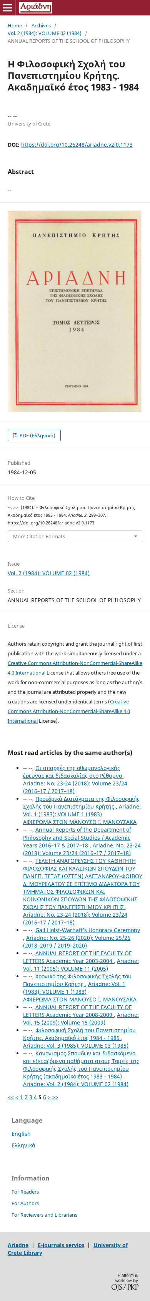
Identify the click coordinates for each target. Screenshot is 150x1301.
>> (55, 1097)
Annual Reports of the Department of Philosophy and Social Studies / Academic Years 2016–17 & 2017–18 (77, 837)
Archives (41, 25)
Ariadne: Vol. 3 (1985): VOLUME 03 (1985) (75, 1045)
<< (11, 1097)
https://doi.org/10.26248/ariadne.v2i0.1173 (77, 144)
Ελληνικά (23, 1145)
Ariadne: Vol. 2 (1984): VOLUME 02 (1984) (75, 1084)
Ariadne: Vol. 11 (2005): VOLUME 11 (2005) (81, 964)
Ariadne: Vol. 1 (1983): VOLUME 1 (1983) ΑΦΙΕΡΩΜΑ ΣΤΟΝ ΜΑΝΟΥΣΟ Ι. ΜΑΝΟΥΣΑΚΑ (82, 814)
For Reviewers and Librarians (44, 1214)
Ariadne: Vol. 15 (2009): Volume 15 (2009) (81, 1018)
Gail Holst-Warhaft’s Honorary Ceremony (87, 930)
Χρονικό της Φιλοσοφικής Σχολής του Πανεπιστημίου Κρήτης (77, 980)
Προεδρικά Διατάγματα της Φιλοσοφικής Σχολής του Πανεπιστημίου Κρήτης (81, 802)
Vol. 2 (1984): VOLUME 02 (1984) (45, 33)
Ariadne (18, 1245)
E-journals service (61, 1245)
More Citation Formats (39, 536)
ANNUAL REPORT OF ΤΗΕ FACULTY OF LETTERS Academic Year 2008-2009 (77, 1010)
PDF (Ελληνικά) (36, 435)
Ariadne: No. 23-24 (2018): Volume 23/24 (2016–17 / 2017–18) (82, 849)
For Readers (25, 1191)
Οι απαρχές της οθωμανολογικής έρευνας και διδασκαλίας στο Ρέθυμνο (73, 771)
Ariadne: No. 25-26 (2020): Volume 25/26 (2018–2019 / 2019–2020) (76, 941)
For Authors (25, 1203)
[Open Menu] (7, 7)
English (21, 1133)
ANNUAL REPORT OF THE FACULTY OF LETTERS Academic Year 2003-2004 (77, 956)
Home (15, 25)
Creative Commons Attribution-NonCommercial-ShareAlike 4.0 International (69, 711)
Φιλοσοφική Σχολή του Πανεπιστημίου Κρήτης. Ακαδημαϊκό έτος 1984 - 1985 (79, 1033)
